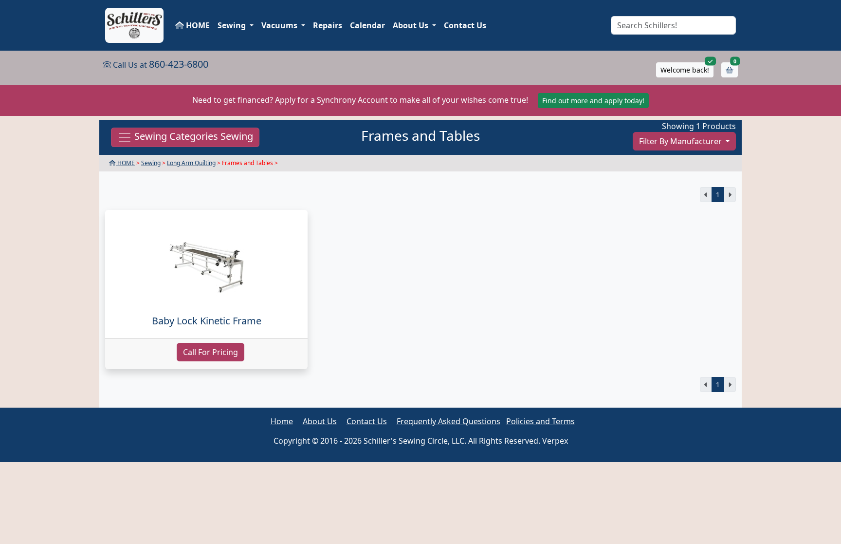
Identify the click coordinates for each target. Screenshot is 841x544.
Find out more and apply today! (593, 100)
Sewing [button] (233, 25)
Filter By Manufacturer (681, 141)
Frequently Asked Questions (448, 421)
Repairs (327, 25)
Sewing (151, 163)
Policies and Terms (540, 421)
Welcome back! (684, 70)
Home (282, 421)
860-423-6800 (178, 64)
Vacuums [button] (280, 25)
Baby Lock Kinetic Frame (206, 320)
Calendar (367, 25)
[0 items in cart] (729, 70)
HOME (197, 25)
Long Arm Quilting (191, 163)
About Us (320, 421)
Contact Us (465, 25)
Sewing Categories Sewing (192, 136)
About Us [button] (411, 25)
